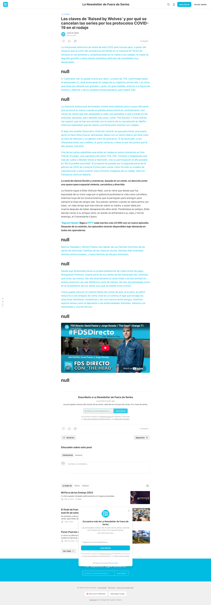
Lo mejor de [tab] (67, 486)
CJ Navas (78, 499)
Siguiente (140, 437)
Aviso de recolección (125, 587)
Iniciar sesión (200, 4)
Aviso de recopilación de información (97, 556)
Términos (112, 587)
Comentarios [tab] (68, 455)
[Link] (58, 71)
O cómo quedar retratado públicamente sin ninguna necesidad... (88, 496)
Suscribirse (184, 4)
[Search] (168, 4)
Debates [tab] (85, 486)
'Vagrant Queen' (70, 222)
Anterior (70, 437)
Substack (93, 600)
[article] (105, 497)
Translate (66, 14)
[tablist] (72, 455)
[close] (129, 511)
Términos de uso (106, 553)
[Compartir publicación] (173, 4)
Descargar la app (118, 594)
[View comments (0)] (69, 41)
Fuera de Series (73, 33)
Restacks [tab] (78, 455)
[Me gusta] (63, 41)
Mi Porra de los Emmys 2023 (77, 492)
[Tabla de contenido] (2, 302)
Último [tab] (77, 486)
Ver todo (67, 551)
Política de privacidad (121, 556)
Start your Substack (97, 594)
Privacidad (102, 587)
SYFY (90, 222)
